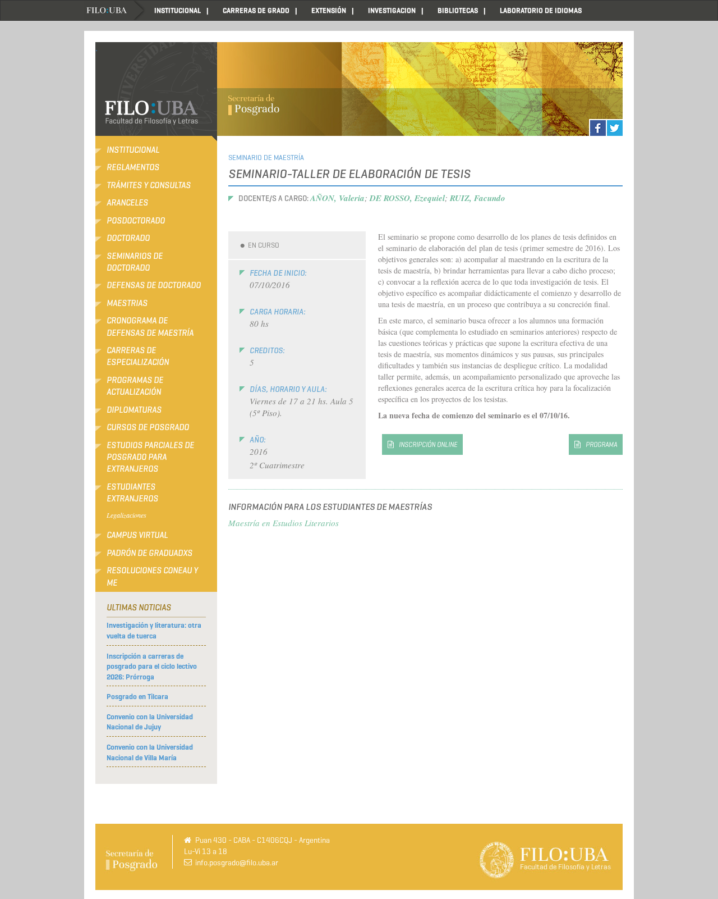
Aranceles (127, 203)
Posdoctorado (136, 221)
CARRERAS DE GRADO (256, 10)
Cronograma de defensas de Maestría (150, 326)
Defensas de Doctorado (154, 285)
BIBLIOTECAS (458, 10)
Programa (601, 444)
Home (115, 10)
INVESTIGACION (392, 10)
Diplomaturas (134, 410)
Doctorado (128, 238)
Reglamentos (133, 167)
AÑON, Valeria (337, 198)
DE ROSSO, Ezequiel (407, 198)
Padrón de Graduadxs (149, 553)
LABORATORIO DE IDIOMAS (541, 10)
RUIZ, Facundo (477, 198)
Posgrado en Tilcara (137, 696)
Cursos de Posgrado (148, 427)
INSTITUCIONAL (177, 10)
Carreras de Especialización (138, 356)
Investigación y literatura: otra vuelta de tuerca (154, 630)
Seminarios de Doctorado (135, 262)
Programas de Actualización (135, 386)
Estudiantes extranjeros (132, 493)
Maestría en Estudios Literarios (283, 522)
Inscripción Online (428, 444)
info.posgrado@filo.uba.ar (236, 863)
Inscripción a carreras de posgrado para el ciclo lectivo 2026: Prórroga (152, 666)
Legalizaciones (126, 514)
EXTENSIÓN (328, 10)
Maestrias (127, 303)
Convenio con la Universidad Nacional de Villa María (150, 752)
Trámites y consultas (149, 185)
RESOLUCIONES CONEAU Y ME (152, 576)
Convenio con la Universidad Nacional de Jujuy (150, 722)
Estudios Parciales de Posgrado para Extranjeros (150, 457)
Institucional (133, 150)
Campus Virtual (137, 535)
